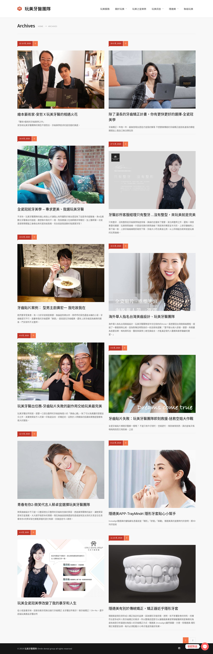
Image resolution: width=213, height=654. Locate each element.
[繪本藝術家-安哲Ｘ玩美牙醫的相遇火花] (60, 79)
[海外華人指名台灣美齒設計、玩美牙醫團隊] (152, 282)
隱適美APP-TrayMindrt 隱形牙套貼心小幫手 (142, 514)
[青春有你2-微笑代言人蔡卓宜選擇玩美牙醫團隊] (60, 470)
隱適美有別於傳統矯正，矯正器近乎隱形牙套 (143, 608)
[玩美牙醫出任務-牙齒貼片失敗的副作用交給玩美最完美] (60, 371)
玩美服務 (105, 9)
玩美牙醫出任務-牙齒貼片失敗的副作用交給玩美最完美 (59, 406)
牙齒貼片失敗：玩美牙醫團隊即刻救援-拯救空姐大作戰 (151, 419)
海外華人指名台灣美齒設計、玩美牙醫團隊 (142, 317)
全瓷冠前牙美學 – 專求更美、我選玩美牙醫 (50, 209)
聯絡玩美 (188, 9)
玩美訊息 (156, 9)
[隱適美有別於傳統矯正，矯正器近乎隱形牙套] (152, 574)
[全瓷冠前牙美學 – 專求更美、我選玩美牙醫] (60, 175)
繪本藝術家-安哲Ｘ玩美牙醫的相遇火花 (47, 114)
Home (40, 26)
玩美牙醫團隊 (31, 648)
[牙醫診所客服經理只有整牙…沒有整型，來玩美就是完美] (152, 180)
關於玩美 (119, 9)
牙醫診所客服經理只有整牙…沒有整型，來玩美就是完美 (152, 215)
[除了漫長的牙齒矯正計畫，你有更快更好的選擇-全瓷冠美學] (152, 79)
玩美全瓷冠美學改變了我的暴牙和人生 (47, 603)
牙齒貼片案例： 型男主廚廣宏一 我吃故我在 (51, 308)
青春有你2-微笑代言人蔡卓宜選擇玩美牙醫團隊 (53, 505)
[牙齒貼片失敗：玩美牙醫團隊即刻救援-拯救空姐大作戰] (152, 384)
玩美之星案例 (139, 9)
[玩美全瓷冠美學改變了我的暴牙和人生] (60, 568)
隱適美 (172, 9)
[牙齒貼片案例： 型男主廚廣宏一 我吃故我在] (60, 273)
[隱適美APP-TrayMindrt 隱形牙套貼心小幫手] (152, 479)
